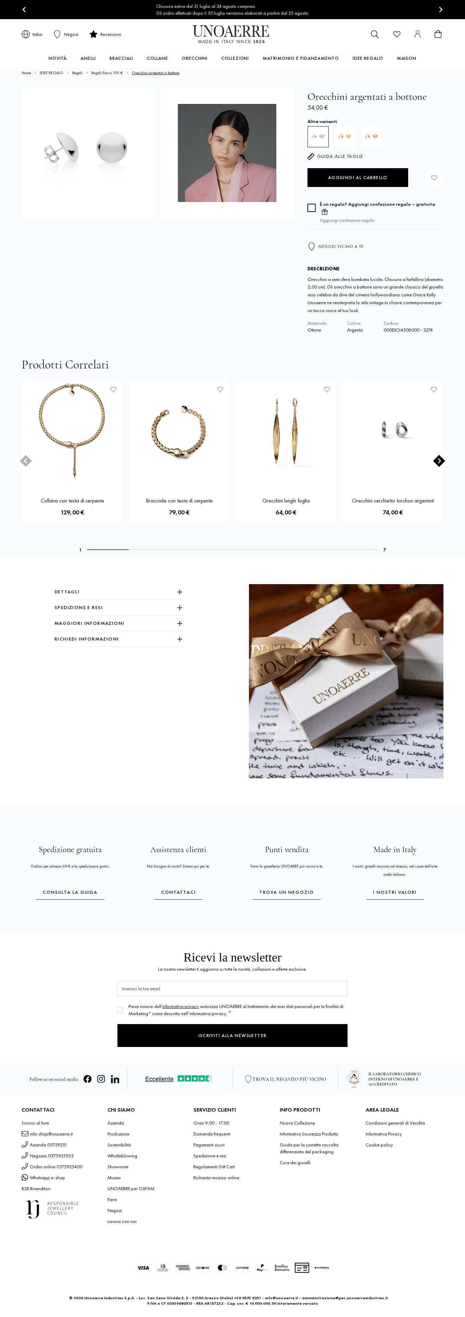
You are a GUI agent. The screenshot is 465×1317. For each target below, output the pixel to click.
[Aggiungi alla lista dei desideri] (434, 177)
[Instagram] (101, 1079)
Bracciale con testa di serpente (179, 500)
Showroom (118, 1167)
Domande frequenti (211, 1134)
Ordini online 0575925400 (56, 1167)
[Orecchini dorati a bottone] (344, 136)
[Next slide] (440, 10)
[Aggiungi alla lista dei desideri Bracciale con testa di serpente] (220, 389)
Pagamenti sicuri (209, 1145)
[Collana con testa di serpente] (72, 430)
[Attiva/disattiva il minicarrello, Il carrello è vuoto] (437, 34)
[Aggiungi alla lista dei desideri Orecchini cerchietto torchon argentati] (434, 389)
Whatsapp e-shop (47, 1177)
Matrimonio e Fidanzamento (301, 58)
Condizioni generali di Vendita (395, 1123)
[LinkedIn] (115, 1079)
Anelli (88, 58)
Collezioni (235, 58)
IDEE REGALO (51, 73)
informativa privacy (180, 1006)
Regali (77, 73)
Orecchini (195, 58)
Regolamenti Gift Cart (214, 1167)
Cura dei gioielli (295, 1162)
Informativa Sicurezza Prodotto (309, 1134)
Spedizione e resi (209, 1156)
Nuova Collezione (297, 1123)
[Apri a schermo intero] (88, 152)
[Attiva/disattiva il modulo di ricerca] (374, 34)
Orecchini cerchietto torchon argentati (393, 500)
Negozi (115, 1210)
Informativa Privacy (384, 1134)
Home (26, 73)
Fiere (112, 1199)
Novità (58, 58)
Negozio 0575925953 (52, 1156)
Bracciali (121, 58)
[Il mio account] (417, 34)
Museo (114, 1177)
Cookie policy (379, 1145)
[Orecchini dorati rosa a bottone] (371, 136)
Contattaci (178, 892)
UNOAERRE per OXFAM (131, 1188)
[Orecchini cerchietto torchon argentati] (393, 430)
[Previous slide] (26, 461)
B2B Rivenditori (36, 1188)
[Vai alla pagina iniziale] (233, 34)
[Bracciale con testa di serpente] (179, 430)
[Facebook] (88, 1079)
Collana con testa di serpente (72, 500)
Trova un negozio (287, 892)
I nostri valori (395, 892)
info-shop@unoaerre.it (51, 1134)
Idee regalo (368, 58)
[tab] (108, 549)
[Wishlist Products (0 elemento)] (396, 34)
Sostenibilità (119, 1145)
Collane (157, 58)
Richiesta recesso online (216, 1177)
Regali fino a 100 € (107, 73)
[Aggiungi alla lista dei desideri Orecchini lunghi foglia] (327, 389)
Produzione (118, 1134)
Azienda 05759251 (48, 1145)
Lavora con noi (122, 1221)
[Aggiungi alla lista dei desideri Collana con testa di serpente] (113, 389)
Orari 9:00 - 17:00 (211, 1123)
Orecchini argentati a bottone (155, 73)
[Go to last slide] (24, 10)
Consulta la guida (70, 892)
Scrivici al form (35, 1123)
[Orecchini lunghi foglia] (286, 430)
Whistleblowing (122, 1156)
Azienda (116, 1123)
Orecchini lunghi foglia (286, 500)
